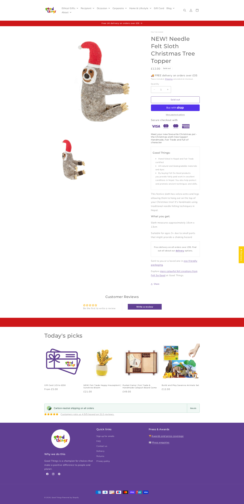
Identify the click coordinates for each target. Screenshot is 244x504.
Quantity (155, 84)
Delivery (100, 451)
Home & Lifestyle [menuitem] (139, 8)
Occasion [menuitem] (102, 8)
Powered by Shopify (70, 497)
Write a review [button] (144, 306)
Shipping (169, 79)
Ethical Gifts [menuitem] (68, 8)
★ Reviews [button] (241, 255)
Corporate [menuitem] (118, 8)
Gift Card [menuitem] (159, 8)
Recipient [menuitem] (86, 8)
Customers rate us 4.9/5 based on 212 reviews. (87, 414)
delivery (180, 250)
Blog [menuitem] (169, 8)
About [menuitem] (65, 12)
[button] (185, 10)
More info (193, 408)
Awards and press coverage (168, 435)
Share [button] (157, 284)
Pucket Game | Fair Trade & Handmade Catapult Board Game (140, 386)
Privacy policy (103, 461)
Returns (100, 456)
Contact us (101, 446)
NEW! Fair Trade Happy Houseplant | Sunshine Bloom (102, 386)
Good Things (57, 497)
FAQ (98, 441)
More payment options (175, 114)
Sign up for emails (105, 436)
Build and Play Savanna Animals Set (180, 385)
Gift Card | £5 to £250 (55, 385)
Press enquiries (160, 442)
